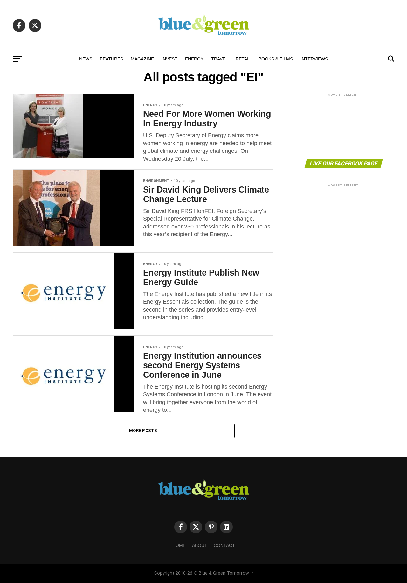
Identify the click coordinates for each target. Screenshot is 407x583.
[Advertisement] (343, 126)
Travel (219, 58)
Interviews (314, 58)
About (199, 545)
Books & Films (276, 58)
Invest (169, 58)
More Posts (143, 430)
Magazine (142, 58)
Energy (194, 58)
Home (179, 545)
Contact (224, 545)
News (85, 58)
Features (111, 58)
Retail (243, 58)
